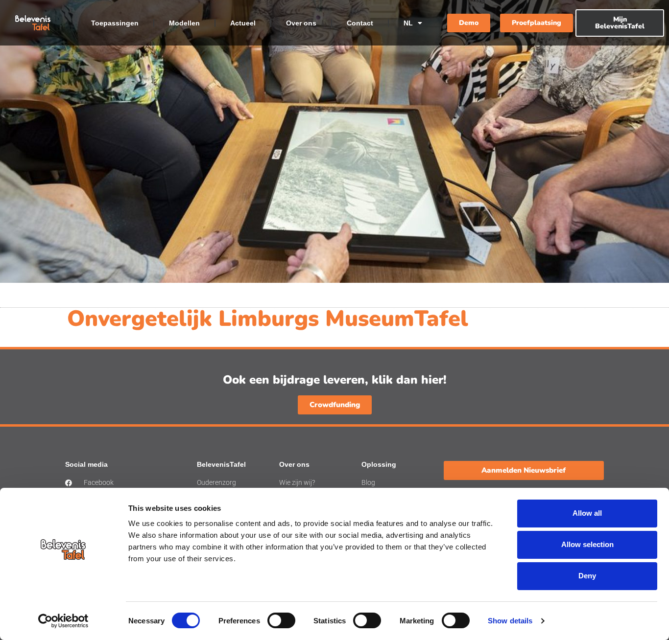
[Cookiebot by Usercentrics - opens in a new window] (63, 621)
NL (408, 23)
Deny (587, 575)
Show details (510, 621)
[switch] (281, 620)
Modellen (184, 23)
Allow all (587, 513)
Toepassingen (115, 23)
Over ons (301, 23)
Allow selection (587, 544)
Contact (360, 23)
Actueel (243, 23)
